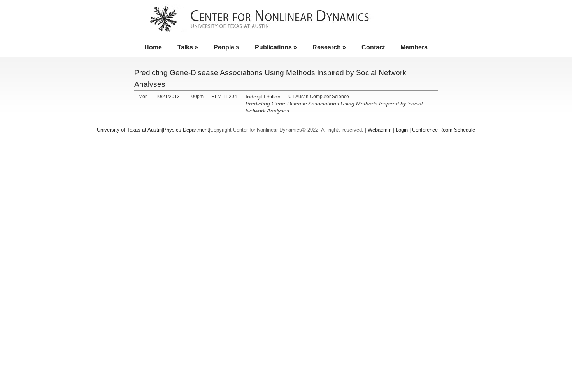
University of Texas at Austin (129, 130)
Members (414, 47)
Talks (187, 47)
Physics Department (186, 130)
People (226, 47)
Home (153, 47)
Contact (373, 47)
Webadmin (379, 130)
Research (329, 47)
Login (402, 130)
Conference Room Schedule (443, 130)
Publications (276, 47)
